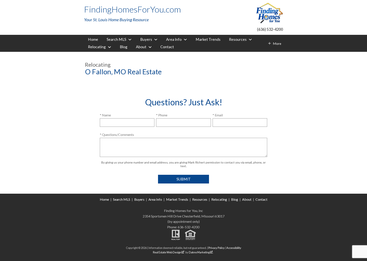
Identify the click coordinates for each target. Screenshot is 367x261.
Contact (167, 47)
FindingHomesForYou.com (132, 9)
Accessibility (233, 248)
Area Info (155, 199)
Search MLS (121, 199)
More (277, 43)
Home (93, 39)
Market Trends (208, 39)
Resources (199, 199)
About (246, 199)
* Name (105, 115)
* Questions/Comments (117, 135)
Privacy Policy (216, 248)
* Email (218, 115)
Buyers (139, 199)
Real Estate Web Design (167, 252)
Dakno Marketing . (201, 252)
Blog (123, 47)
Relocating (219, 199)
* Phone (161, 115)
